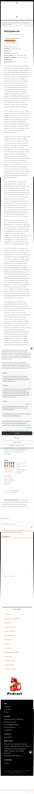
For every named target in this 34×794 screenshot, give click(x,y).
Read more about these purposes (21, 430)
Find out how (24, 506)
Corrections (7, 709)
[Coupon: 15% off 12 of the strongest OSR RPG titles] (9, 465)
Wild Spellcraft (18, 66)
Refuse (17, 438)
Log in (24, 773)
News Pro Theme (19, 771)
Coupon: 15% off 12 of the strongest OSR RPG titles (9, 470)
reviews (13, 492)
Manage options (17, 442)
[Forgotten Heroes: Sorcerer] (22, 467)
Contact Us (7, 707)
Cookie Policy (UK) (9, 627)
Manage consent (31, 752)
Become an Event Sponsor (12, 618)
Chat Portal (7, 623)
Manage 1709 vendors (8, 430)
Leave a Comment (11, 42)
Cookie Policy (12, 445)
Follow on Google (10, 40)
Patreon (6, 644)
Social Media (8, 656)
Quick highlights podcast (11, 724)
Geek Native (17, 10)
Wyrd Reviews (15, 490)
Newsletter (7, 639)
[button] (31, 348)
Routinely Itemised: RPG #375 (13, 756)
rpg (17, 492)
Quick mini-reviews (10, 722)
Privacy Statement (20, 445)
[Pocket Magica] (10, 480)
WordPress (18, 773)
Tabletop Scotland (10, 660)
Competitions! (8, 730)
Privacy (6, 712)
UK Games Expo (9, 665)
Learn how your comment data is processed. (16, 531)
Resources (7, 648)
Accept (17, 433)
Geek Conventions (9, 631)
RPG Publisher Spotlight (11, 652)
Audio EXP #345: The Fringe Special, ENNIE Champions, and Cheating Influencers (15, 751)
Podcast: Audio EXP (10, 669)
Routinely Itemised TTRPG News (14, 719)
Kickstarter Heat (9, 635)
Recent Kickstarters (10, 727)
